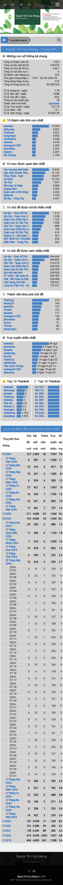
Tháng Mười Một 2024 (11, 533)
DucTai (7, 356)
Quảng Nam (10, 188)
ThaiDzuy (9, 132)
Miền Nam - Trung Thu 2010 (19, 242)
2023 (8, 821)
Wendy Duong (11, 406)
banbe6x (8, 126)
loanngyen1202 (12, 145)
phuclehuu (9, 148)
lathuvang (9, 129)
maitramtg (9, 353)
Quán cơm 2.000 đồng (16, 192)
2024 (8, 518)
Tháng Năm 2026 (12, 480)
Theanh (8, 309)
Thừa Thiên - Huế (13, 176)
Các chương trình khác (16, 169)
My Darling (10, 155)
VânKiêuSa (10, 139)
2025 (8, 513)
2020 (8, 835)
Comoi (7, 322)
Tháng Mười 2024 (12, 541)
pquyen (8, 151)
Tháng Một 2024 (11, 815)
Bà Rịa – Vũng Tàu (14, 198)
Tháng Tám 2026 (11, 460)
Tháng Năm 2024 (12, 788)
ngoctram (54, 103)
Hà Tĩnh (8, 182)
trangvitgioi (10, 135)
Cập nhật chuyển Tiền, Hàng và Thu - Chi (26, 172)
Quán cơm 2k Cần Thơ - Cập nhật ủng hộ (26, 222)
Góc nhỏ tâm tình (13, 272)
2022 (8, 825)
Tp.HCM (8, 179)
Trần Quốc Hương (13, 366)
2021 (8, 830)
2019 (8, 840)
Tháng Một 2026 (11, 508)
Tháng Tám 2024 (11, 555)
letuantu (8, 142)
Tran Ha (8, 403)
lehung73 (9, 303)
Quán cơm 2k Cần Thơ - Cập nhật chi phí (26, 232)
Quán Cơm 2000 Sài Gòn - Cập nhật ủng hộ (27, 219)
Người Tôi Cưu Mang (27, 876)
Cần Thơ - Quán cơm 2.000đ (19, 226)
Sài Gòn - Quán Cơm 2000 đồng (21, 216)
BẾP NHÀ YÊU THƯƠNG (17, 238)
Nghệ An (8, 195)
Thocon (8, 325)
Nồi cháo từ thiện (13, 185)
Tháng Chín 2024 (11, 548)
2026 (8, 454)
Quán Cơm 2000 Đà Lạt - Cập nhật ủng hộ (27, 229)
